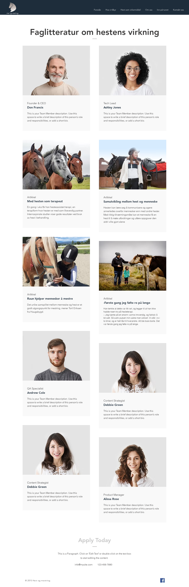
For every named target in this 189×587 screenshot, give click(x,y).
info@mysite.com (83, 564)
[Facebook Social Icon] (162, 580)
